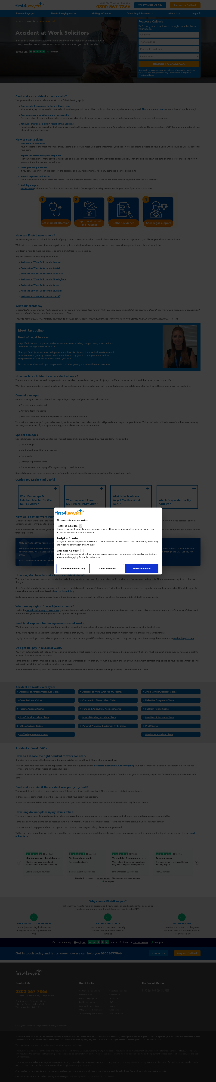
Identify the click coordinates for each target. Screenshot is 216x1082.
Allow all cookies (141, 568)
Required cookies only (73, 568)
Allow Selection (107, 568)
